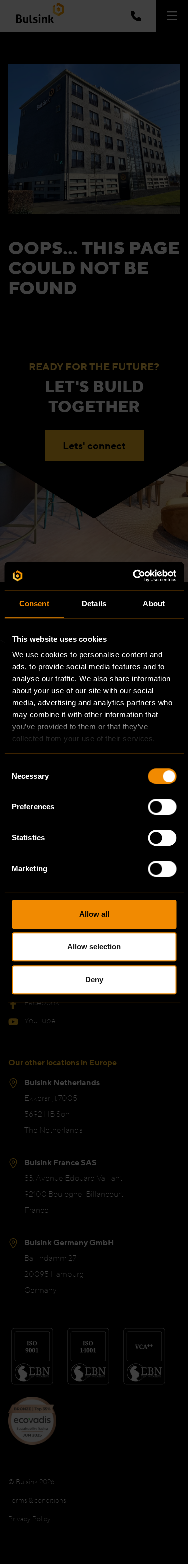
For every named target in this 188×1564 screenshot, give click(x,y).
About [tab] (154, 603)
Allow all (94, 914)
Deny (94, 979)
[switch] (162, 807)
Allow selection (94, 946)
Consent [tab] (34, 603)
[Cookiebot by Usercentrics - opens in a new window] (133, 575)
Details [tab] (94, 603)
